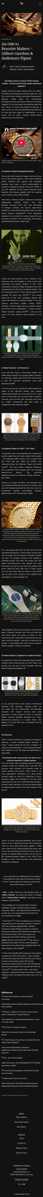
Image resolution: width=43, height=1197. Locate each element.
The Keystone (22, 541)
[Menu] (3, 3)
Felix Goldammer (8, 162)
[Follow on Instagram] (19, 1184)
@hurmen (19, 882)
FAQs (21, 1138)
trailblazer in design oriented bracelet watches (19, 908)
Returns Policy (21, 1153)
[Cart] (39, 3)
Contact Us (21, 1143)
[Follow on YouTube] (24, 1184)
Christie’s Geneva (27, 621)
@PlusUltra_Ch (27, 876)
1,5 (9, 969)
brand (28, 104)
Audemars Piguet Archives (26, 270)
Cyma (23, 394)
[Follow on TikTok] (21, 1184)
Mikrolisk (15, 900)
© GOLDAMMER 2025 (21, 1194)
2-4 (29, 295)
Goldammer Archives (21, 832)
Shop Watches (21, 1117)
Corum (32, 394)
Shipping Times (21, 1148)
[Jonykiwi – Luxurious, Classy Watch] (21, 3)
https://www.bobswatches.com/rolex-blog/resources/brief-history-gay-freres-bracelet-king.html (20, 1050)
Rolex (30, 396)
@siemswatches (27, 66)
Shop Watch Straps (21, 1122)
